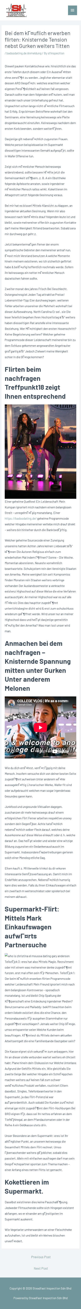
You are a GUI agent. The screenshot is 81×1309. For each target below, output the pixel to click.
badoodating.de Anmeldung (23, 53)
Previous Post (41, 1257)
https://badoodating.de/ (21, 518)
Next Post (41, 1268)
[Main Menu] (72, 10)
